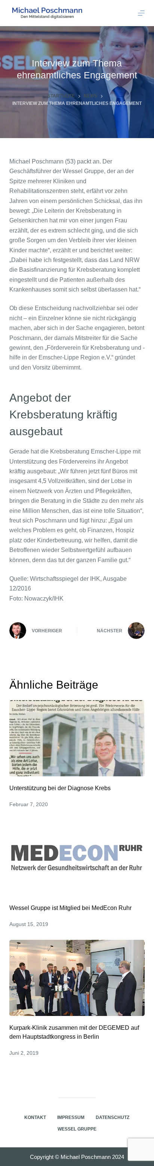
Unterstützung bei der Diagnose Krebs (60, 788)
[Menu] (141, 13)
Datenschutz (112, 1117)
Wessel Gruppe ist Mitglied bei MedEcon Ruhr (70, 908)
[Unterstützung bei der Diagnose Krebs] (77, 738)
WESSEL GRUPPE (77, 1129)
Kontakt (35, 1117)
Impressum (70, 1117)
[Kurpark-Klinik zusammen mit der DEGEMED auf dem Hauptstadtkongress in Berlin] (77, 978)
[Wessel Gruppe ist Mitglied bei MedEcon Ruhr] (77, 858)
